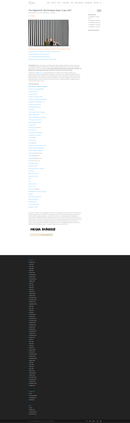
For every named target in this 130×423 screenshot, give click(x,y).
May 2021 (31, 343)
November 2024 (32, 299)
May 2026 (31, 268)
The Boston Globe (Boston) (34, 107)
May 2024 (31, 310)
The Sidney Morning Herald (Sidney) (36, 148)
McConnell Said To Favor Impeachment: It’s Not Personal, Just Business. (44, 51)
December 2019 (32, 377)
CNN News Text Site (32, 166)
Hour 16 (59, 2)
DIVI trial (54, 2)
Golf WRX (30, 194)
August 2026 (32, 262)
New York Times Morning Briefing (35, 89)
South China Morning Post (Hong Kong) (37, 117)
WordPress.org (32, 414)
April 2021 (31, 345)
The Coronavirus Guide (33, 204)
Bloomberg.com (32, 127)
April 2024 (31, 312)
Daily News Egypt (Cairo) (33, 114)
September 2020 (33, 358)
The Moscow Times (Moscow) (35, 119)
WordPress (51, 421)
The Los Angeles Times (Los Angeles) (36, 112)
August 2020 (32, 360)
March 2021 (32, 347)
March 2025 (32, 291)
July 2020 (31, 362)
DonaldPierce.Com (32, 201)
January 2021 (32, 352)
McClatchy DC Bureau (33, 176)
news (72, 2)
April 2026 (31, 270)
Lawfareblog (31, 158)
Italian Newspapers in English (34, 122)
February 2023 (32, 324)
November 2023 (32, 320)
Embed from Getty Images (33, 18)
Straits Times (31, 189)
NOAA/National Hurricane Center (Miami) (37, 191)
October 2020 (32, 356)
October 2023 (32, 322)
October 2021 (32, 333)
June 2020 (31, 364)
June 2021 (31, 341)
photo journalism (79, 2)
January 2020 (32, 375)
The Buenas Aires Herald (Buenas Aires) (37, 145)
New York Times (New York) (34, 104)
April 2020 (31, 368)
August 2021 (32, 337)
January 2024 (32, 316)
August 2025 (32, 281)
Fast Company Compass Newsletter (36, 168)
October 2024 (32, 301)
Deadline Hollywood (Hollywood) (35, 150)
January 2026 (32, 276)
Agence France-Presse (33, 173)
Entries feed (32, 409)
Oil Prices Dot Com (32, 184)
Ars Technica (31, 171)
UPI (29, 181)
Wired (29, 160)
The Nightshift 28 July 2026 (94, 20)
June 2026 (31, 266)
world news (96, 2)
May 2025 (31, 287)
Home (48, 2)
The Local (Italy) (31, 140)
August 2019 (32, 385)
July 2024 (31, 306)
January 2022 (32, 329)
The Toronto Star (32, 130)
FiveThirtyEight (31, 153)
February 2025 (32, 293)
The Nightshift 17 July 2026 (94, 24)
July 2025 (31, 283)
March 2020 (32, 370)
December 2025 (32, 279)
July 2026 (31, 264)
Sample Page (66, 2)
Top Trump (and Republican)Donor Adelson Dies (39, 56)
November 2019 (32, 379)
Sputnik (30, 143)
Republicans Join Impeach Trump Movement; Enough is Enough (42, 59)
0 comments (52, 12)
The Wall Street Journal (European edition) (37, 99)
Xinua (29, 178)
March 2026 (32, 272)
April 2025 (31, 289)
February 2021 (32, 350)
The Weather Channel (33, 163)
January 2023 (32, 327)
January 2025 (32, 295)
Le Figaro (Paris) (32, 125)
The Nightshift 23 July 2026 (94, 22)
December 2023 (32, 318)
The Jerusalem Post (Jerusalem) (35, 132)
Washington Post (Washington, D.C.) (36, 101)
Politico (30, 155)
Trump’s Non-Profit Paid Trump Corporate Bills (38, 54)
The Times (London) (32, 91)
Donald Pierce (33, 12)
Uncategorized (88, 2)
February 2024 (32, 314)
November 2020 (32, 354)
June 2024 (31, 308)
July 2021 (31, 339)
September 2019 (33, 383)
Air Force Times (31, 186)
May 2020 (31, 366)
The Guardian (31, 109)
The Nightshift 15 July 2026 (94, 26)
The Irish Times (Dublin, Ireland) (35, 96)
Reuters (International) (33, 199)
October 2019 (32, 381)
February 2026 (32, 274)
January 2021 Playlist (32, 207)
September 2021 (33, 335)
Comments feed (32, 412)
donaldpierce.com (39, 72)
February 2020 (32, 372)
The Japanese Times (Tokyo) (34, 135)
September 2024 (33, 304)
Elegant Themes (38, 421)
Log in (30, 407)
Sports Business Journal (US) (34, 196)
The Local (30, 137)
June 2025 (31, 285)
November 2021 (32, 331)
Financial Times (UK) (32, 94)
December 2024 (32, 297)
